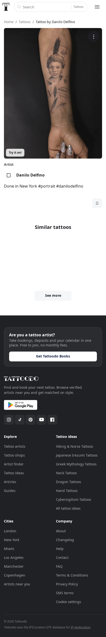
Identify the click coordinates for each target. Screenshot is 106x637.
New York (11, 539)
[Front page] (6, 7)
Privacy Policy (67, 584)
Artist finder (14, 464)
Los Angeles (14, 557)
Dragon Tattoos (68, 481)
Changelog (65, 539)
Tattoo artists (14, 446)
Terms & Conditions (72, 575)
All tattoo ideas (68, 508)
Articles (10, 481)
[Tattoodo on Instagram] (9, 420)
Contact (62, 557)
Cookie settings (68, 601)
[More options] (93, 36)
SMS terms (65, 593)
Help (60, 548)
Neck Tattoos (66, 473)
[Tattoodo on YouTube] (41, 420)
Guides (10, 490)
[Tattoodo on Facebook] (52, 420)
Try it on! (15, 152)
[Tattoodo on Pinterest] (30, 420)
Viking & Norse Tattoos (74, 446)
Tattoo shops (14, 455)
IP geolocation (80, 627)
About (61, 531)
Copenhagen (14, 575)
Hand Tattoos (67, 490)
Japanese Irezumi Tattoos (77, 455)
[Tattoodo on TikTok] (20, 420)
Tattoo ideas (14, 473)
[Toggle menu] (97, 7)
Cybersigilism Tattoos (73, 499)
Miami (9, 548)
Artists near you (17, 584)
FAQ (59, 566)
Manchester (14, 566)
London (10, 531)
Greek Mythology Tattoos (76, 464)
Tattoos (78, 7)
